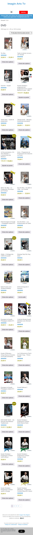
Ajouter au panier (24, 97)
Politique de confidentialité (11, 524)
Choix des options (7, 62)
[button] (11, 12)
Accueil (3, 20)
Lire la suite (22, 297)
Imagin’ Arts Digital (24, 514)
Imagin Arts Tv (16, 3)
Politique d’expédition (23, 524)
